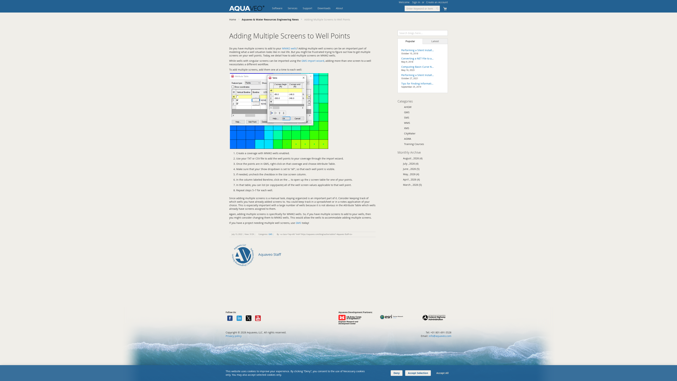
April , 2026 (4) (410, 179)
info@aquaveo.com (440, 336)
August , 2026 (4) (411, 158)
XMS (406, 128)
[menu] (313, 8)
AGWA (407, 138)
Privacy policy (234, 336)
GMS (298, 223)
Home (233, 19)
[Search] (445, 33)
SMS (406, 117)
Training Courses (414, 144)
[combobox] (422, 8)
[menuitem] (277, 8)
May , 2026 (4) (410, 174)
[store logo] (246, 8)
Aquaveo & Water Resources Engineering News (270, 19)
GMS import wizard (312, 60)
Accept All (442, 373)
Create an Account (437, 2)
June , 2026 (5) (410, 169)
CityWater (410, 133)
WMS (407, 123)
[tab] (410, 41)
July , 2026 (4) (409, 163)
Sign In (416, 2)
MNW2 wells (289, 48)
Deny (397, 373)
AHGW (407, 107)
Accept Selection (418, 373)
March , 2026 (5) (411, 184)
